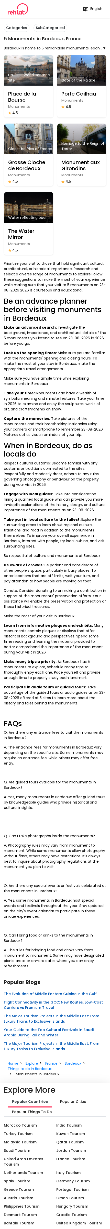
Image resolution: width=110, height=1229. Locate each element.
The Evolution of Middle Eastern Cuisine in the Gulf (50, 993)
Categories (16, 27)
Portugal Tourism (72, 1189)
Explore (32, 1063)
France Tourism (70, 1158)
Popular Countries (30, 1101)
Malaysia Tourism (20, 1142)
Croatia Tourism (71, 1214)
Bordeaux (73, 1063)
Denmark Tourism (20, 1214)
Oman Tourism (70, 1197)
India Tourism (69, 1125)
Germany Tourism (73, 1181)
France (51, 1063)
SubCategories (50, 27)
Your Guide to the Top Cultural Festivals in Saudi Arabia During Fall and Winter (49, 1032)
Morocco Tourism (20, 1125)
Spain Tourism (17, 1181)
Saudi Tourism (17, 1150)
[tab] (30, 1102)
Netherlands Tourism (23, 1172)
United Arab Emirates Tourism (23, 1161)
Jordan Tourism (71, 1150)
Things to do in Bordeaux (30, 1068)
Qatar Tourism (70, 1142)
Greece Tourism (19, 1189)
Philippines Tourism (21, 1206)
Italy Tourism (68, 1172)
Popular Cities (73, 1101)
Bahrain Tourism (19, 1223)
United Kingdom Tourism (79, 1223)
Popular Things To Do (32, 1111)
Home (13, 1063)
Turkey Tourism (18, 1133)
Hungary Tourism (72, 1206)
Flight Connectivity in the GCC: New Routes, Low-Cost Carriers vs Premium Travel (53, 1005)
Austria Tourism (18, 1197)
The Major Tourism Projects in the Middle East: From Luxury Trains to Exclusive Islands (51, 1018)
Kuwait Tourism (70, 1133)
